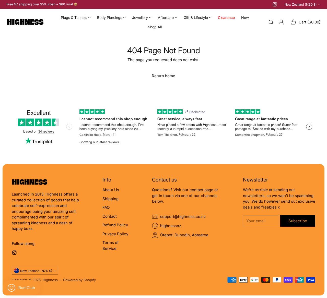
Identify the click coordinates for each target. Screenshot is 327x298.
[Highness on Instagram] (274, 5)
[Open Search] (271, 22)
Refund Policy (115, 225)
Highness (50, 280)
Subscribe (297, 220)
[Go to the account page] (281, 22)
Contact (109, 216)
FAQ (106, 207)
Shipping (110, 198)
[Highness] (25, 22)
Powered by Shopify (79, 280)
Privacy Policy (115, 233)
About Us (110, 189)
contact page (201, 189)
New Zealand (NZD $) (301, 4)
